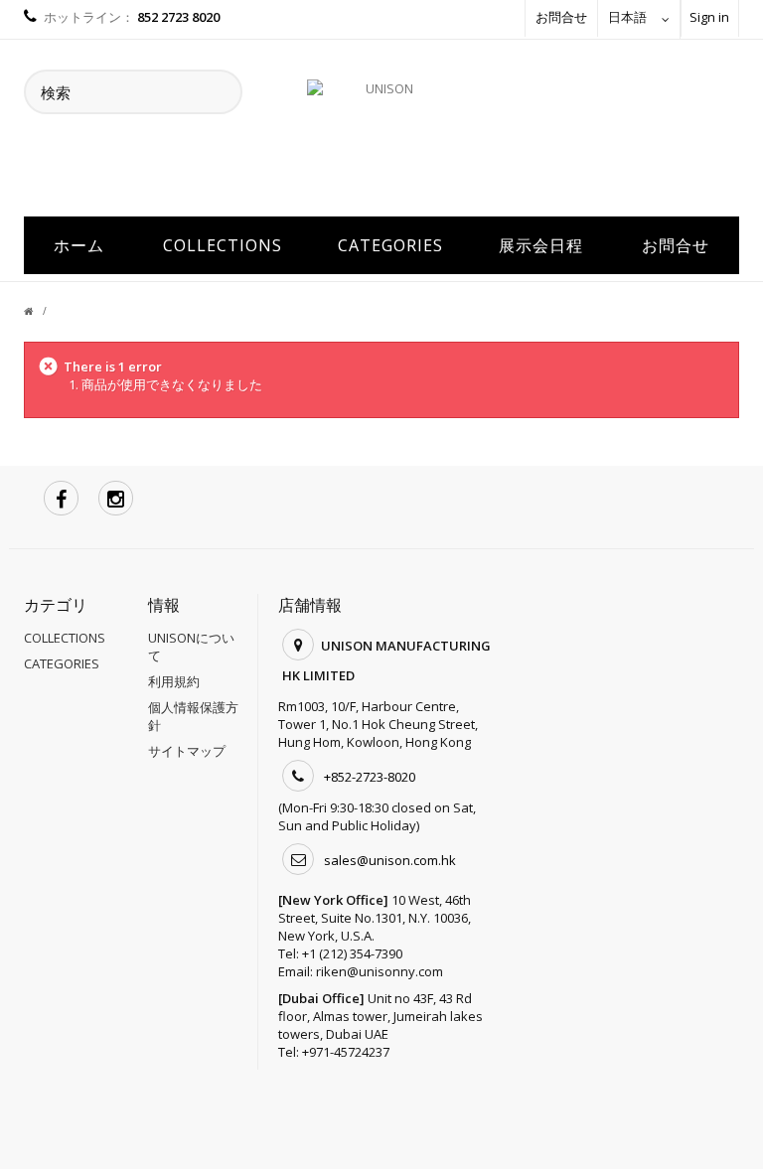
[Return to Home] (40, 311)
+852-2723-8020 (369, 777)
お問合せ (561, 17)
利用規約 (174, 681)
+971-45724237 (345, 1052)
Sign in (709, 17)
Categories (390, 245)
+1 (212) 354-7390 (352, 953)
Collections (222, 245)
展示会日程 (541, 245)
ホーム (79, 245)
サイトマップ (187, 751)
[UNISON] (381, 138)
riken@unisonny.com (379, 971)
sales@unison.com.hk (390, 860)
